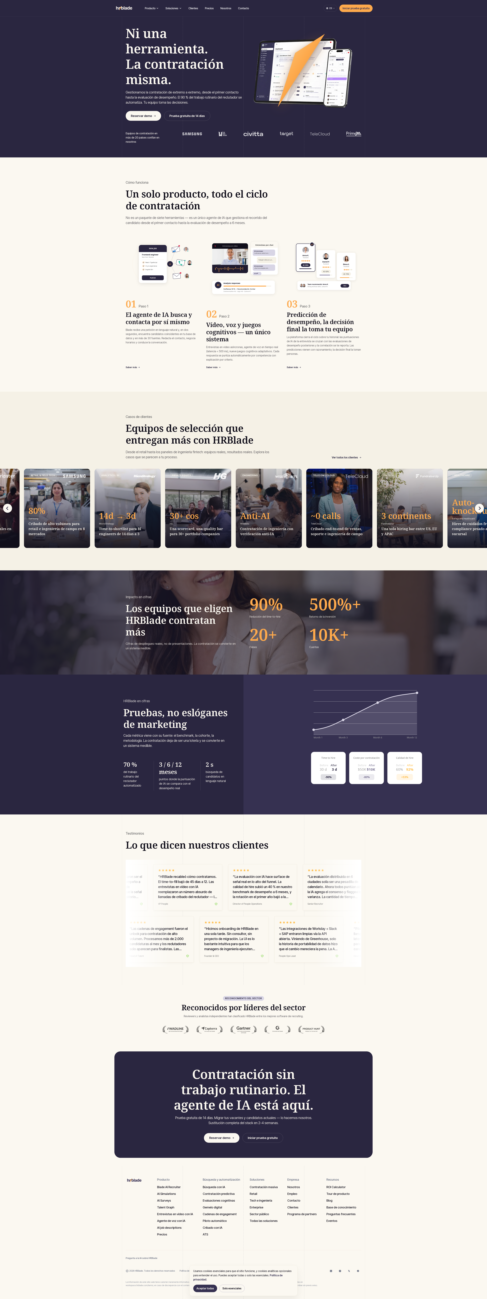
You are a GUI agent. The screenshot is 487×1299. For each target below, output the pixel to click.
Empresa (293, 1179)
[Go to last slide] (7, 508)
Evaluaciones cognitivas (219, 1200)
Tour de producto (338, 1194)
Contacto (243, 8)
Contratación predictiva (219, 1194)
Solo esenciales (231, 1288)
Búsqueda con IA (214, 1187)
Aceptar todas (205, 1288)
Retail (253, 1194)
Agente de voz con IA (171, 1221)
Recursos (332, 1179)
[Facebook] (358, 1271)
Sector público (259, 1214)
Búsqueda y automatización (221, 1179)
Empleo (292, 1194)
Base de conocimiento (341, 1207)
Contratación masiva (264, 1187)
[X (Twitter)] (349, 1271)
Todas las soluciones (264, 1221)
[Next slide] (479, 508)
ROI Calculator (336, 1187)
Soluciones (172, 8)
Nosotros (225, 8)
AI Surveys (164, 1200)
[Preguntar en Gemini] (188, 1258)
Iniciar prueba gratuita (356, 8)
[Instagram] (340, 1271)
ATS (205, 1234)
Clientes (193, 8)
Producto (150, 8)
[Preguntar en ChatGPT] (163, 1258)
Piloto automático (215, 1221)
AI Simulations (166, 1194)
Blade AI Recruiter (169, 1187)
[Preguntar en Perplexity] (180, 1258)
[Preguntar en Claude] (171, 1258)
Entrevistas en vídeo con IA (175, 1214)
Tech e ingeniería (261, 1200)
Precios (209, 8)
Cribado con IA (212, 1227)
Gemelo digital (212, 1207)
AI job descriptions (169, 1227)
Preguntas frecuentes (341, 1214)
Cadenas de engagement (220, 1214)
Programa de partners (302, 1214)
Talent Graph (165, 1207)
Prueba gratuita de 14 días (187, 116)
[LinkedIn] (331, 1271)
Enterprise (256, 1207)
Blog (329, 1200)
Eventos (331, 1221)
